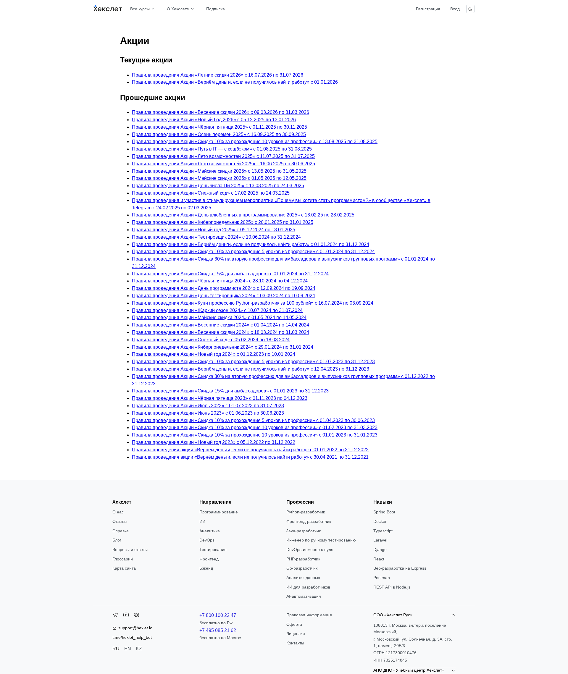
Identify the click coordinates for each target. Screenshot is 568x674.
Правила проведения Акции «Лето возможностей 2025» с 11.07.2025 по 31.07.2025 (223, 156)
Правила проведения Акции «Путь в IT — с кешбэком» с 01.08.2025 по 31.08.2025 (222, 148)
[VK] (137, 616)
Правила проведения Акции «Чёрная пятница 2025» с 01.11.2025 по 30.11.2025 (219, 127)
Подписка (215, 9)
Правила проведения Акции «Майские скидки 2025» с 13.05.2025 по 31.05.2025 (219, 171)
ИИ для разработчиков (308, 587)
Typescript (383, 530)
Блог (116, 540)
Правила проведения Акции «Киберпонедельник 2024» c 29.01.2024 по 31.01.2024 (222, 347)
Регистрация (428, 9)
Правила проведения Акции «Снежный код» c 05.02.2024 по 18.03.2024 (211, 339)
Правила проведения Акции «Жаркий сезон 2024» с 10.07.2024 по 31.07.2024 (217, 310)
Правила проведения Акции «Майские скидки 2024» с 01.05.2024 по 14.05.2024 (219, 317)
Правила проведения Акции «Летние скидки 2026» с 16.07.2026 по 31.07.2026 (217, 74)
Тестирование (213, 549)
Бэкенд (206, 568)
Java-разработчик (303, 530)
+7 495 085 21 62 (217, 630)
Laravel (380, 540)
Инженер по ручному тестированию (321, 540)
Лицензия (295, 633)
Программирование (218, 512)
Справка (120, 530)
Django (380, 549)
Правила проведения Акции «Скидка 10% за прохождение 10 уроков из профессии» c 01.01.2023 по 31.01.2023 (254, 434)
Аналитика (209, 530)
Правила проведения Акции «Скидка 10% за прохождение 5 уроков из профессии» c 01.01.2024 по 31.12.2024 (253, 251)
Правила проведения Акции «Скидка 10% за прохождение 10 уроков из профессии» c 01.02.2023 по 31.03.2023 (254, 427)
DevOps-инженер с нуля (309, 549)
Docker (380, 521)
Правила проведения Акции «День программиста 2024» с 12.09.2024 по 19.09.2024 (223, 288)
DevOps (206, 540)
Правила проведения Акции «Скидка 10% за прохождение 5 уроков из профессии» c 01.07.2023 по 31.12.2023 (253, 361)
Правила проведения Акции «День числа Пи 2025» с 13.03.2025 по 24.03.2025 (218, 185)
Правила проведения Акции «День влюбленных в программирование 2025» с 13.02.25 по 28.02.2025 (243, 214)
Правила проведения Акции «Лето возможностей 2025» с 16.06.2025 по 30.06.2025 (223, 163)
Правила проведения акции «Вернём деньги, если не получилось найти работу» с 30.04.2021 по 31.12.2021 (250, 457)
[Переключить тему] (470, 9)
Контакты (295, 643)
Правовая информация (309, 614)
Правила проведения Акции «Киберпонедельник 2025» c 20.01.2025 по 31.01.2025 (222, 222)
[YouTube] (126, 616)
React (378, 559)
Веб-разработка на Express (399, 568)
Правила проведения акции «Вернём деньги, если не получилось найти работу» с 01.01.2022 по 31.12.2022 (250, 449)
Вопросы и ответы (130, 549)
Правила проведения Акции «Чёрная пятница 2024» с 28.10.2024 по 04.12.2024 (220, 280)
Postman (381, 577)
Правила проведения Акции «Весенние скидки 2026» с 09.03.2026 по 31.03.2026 (220, 112)
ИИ (202, 521)
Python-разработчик (305, 512)
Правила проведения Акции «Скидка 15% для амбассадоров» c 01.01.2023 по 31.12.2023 (230, 390)
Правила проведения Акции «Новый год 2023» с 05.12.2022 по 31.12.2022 (213, 442)
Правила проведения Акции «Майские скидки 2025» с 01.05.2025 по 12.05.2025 (219, 178)
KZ (139, 648)
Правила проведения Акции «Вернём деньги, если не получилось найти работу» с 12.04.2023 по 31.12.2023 (250, 368)
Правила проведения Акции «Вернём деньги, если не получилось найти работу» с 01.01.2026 (235, 82)
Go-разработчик (301, 568)
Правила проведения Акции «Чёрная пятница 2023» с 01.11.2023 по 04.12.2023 (219, 398)
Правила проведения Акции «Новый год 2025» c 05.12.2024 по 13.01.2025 (213, 229)
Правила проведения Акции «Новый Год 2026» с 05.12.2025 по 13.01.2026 (214, 119)
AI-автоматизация (303, 596)
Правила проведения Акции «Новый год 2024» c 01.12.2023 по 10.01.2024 (213, 354)
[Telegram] (115, 616)
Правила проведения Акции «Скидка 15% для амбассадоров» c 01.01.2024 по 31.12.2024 (230, 273)
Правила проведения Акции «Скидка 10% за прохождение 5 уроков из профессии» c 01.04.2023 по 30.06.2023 (253, 420)
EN (127, 648)
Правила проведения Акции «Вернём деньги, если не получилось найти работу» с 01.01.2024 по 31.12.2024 (250, 244)
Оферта (294, 624)
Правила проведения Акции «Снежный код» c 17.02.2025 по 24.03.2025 (211, 192)
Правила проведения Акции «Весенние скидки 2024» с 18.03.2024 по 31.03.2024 (220, 332)
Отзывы (119, 521)
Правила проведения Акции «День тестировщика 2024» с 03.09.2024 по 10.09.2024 (223, 295)
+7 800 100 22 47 (217, 615)
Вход (455, 9)
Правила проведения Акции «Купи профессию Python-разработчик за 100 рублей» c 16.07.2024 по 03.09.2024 (252, 303)
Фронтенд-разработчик (308, 521)
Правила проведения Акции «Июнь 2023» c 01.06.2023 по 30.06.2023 (208, 413)
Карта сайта (124, 568)
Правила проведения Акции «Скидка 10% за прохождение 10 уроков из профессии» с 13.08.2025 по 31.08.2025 (254, 141)
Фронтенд (209, 559)
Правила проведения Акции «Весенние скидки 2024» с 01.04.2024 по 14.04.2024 (220, 324)
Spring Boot (384, 512)
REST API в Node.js (391, 587)
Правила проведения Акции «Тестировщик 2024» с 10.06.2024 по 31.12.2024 (216, 237)
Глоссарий (122, 559)
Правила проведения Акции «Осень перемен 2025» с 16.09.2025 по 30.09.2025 (219, 134)
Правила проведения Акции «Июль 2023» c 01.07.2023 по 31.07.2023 (208, 405)
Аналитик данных (303, 577)
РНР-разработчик (303, 559)
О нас (118, 512)
